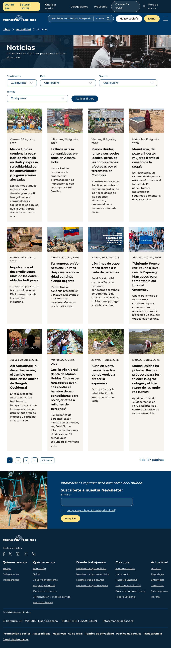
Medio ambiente (43, 602)
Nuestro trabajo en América (92, 574)
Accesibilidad (42, 633)
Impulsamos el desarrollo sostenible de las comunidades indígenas (24, 267)
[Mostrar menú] (165, 18)
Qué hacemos (44, 562)
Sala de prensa (159, 591)
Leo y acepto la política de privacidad (91, 510)
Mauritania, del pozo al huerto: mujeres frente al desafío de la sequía (146, 157)
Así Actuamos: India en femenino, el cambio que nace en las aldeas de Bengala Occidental (24, 377)
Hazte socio (122, 574)
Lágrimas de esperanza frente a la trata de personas (106, 268)
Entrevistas (157, 579)
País (43, 76)
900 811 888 (9, 6)
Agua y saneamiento (45, 579)
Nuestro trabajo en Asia (90, 579)
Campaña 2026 (122, 6)
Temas (11, 91)
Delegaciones (79, 6)
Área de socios (153, 6)
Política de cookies (128, 633)
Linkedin (34, 554)
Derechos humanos (45, 591)
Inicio (6, 29)
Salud (36, 574)
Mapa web (59, 633)
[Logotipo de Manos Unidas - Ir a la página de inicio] (19, 20)
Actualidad (23, 29)
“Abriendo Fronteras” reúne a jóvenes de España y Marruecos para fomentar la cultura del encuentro (146, 275)
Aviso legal (75, 633)
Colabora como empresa (130, 591)
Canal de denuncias (16, 639)
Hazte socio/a (129, 18)
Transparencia (11, 579)
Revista (155, 596)
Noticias (156, 568)
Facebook (4, 554)
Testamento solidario (128, 585)
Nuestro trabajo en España (92, 585)
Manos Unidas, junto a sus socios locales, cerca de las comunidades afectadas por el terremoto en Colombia (106, 163)
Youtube (26, 554)
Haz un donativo (125, 568)
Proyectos (100, 6)
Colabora (123, 562)
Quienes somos (15, 562)
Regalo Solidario (125, 596)
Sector (103, 76)
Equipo (7, 568)
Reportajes (157, 574)
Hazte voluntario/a (127, 579)
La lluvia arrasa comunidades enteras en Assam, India (65, 152)
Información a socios (17, 633)
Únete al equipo (50, 6)
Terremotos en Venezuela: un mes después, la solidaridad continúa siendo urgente (65, 269)
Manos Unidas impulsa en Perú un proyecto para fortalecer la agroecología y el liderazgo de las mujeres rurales (146, 374)
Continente (14, 76)
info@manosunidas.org (118, 620)
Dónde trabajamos (91, 562)
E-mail (66, 494)
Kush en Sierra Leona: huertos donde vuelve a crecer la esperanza (106, 367)
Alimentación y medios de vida (51, 596)
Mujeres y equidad (44, 585)
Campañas (157, 585)
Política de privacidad (99, 633)
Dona (152, 18)
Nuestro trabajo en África (91, 568)
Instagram (18, 554)
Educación (39, 568)
